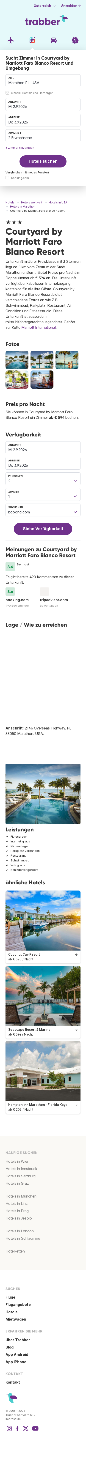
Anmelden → (71, 6)
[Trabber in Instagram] (9, 1430)
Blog (10, 1347)
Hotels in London (20, 1231)
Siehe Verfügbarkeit (43, 528)
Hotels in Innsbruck (21, 1168)
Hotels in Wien (17, 1161)
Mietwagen (16, 1319)
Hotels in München (21, 1196)
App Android (17, 1354)
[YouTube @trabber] (34, 1430)
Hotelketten (15, 1251)
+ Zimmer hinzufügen (20, 147)
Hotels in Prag (17, 1211)
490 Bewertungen (18, 605)
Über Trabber (18, 1340)
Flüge (10, 1297)
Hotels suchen (43, 161)
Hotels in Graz (17, 1183)
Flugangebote (18, 1304)
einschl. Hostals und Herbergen (32, 93)
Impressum (13, 1419)
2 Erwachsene (20, 137)
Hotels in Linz (17, 1203)
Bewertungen (49, 605)
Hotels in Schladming (23, 1238)
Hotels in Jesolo (19, 1218)
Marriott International (38, 327)
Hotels (11, 1312)
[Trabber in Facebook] (17, 1430)
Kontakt (13, 1382)
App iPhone (16, 1362)
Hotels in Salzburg (21, 1176)
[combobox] (43, 80)
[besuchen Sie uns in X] (25, 1430)
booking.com (20, 178)
